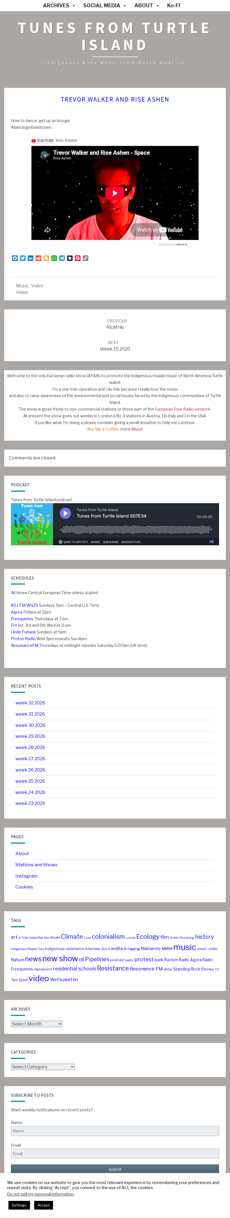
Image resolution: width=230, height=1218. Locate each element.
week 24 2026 (30, 792)
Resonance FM (146, 969)
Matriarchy (151, 948)
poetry (129, 960)
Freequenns (22, 618)
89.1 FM (18, 605)
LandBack (118, 948)
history (204, 936)
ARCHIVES (56, 5)
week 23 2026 (30, 803)
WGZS (32, 605)
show (168, 969)
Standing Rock (186, 969)
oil (81, 959)
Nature (17, 959)
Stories (207, 969)
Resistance (113, 968)
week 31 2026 (30, 714)
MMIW (167, 949)
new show (60, 958)
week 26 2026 (30, 770)
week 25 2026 (30, 781)
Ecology (148, 936)
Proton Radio (23, 638)
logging (134, 949)
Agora (16, 612)
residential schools (74, 969)
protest (144, 959)
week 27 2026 (30, 758)
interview (92, 949)
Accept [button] (44, 1205)
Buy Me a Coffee (103, 429)
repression (43, 969)
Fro (14, 625)
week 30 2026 (30, 725)
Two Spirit (19, 980)
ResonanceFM (24, 645)
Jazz (104, 949)
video (37, 286)
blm (47, 938)
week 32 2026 (30, 703)
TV (217, 969)
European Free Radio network (182, 409)
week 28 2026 (30, 747)
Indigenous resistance (64, 948)
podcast (117, 960)
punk (159, 959)
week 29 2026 (30, 736)
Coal (87, 938)
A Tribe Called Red (31, 938)
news (33, 959)
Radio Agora (190, 960)
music (22, 286)
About (137, 429)
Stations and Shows (36, 864)
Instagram (26, 876)
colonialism (108, 936)
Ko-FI (173, 5)
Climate (72, 936)
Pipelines (97, 959)
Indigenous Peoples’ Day (27, 949)
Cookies (24, 887)
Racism (171, 960)
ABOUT (143, 5)
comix (130, 938)
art (14, 937)
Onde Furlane (23, 631)
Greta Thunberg (182, 938)
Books (55, 937)
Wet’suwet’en (64, 979)
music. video (207, 949)
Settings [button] (19, 1205)
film (164, 937)
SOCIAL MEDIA (101, 5)
